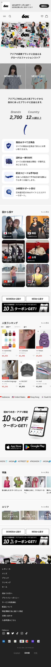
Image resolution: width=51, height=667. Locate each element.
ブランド (5, 578)
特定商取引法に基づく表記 (12, 611)
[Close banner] (2, 2)
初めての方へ (7, 593)
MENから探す (37, 299)
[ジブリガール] (10, 515)
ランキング (6, 582)
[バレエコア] (29, 515)
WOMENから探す (13, 299)
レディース (6, 569)
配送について (7, 606)
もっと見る (45, 212)
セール (4, 587)
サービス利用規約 (9, 602)
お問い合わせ (7, 615)
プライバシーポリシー (10, 598)
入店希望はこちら (9, 620)
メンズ (4, 573)
